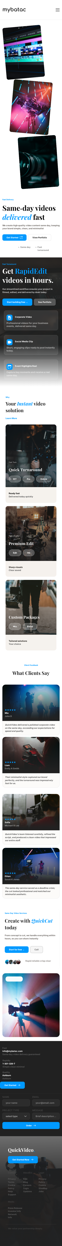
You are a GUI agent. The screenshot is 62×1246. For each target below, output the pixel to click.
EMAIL (35, 1097)
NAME (5, 1097)
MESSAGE (37, 1110)
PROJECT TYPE (10, 1110)
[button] (58, 10)
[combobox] (16, 1116)
